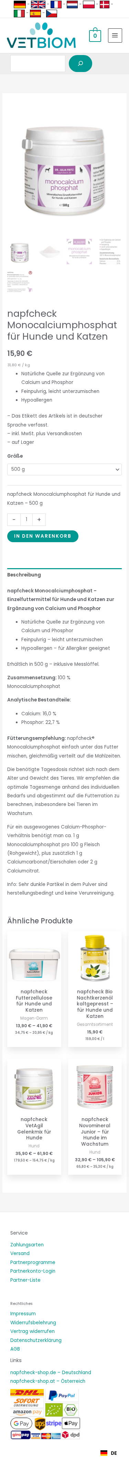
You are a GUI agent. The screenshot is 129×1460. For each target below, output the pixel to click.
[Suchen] (80, 63)
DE (114, 1453)
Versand (20, 1253)
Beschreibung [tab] (24, 575)
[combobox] (108, 1453)
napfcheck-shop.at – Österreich (47, 1381)
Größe (15, 456)
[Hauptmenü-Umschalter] (115, 35)
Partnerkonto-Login (32, 1271)
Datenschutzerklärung (36, 1340)
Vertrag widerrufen (32, 1331)
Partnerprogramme (32, 1262)
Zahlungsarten (27, 1245)
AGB (15, 1349)
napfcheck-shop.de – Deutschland (50, 1372)
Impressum (23, 1313)
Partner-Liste (25, 1280)
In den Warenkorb (43, 536)
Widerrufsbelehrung (33, 1322)
